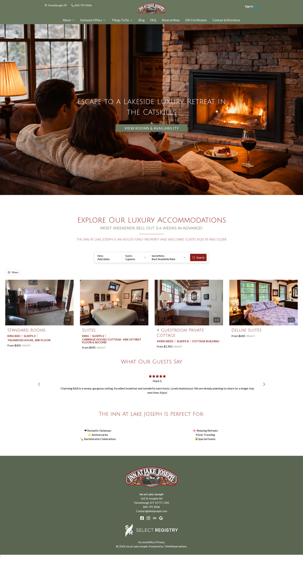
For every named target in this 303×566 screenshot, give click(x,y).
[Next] (264, 384)
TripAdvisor (154, 518)
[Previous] (39, 384)
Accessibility (146, 542)
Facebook (142, 518)
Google (161, 518)
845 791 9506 (83, 5)
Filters (15, 272)
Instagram (148, 518)
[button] (108, 257)
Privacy (160, 542)
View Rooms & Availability (151, 128)
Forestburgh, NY (57, 5)
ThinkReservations (175, 546)
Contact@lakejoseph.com (151, 511)
